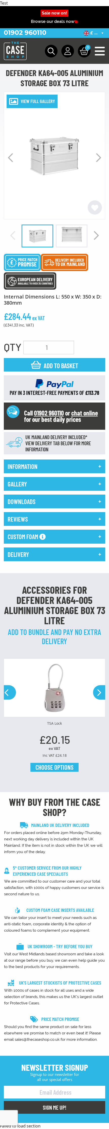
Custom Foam (23, 536)
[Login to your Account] (67, 51)
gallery (17, 484)
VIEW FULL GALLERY (38, 101)
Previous (10, 157)
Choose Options (54, 767)
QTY (12, 347)
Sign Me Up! (54, 1107)
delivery (18, 554)
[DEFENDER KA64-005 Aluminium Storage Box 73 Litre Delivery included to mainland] (64, 262)
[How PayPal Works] (54, 383)
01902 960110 (25, 32)
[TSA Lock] (54, 690)
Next (98, 157)
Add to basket (61, 365)
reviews (18, 519)
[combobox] (94, 33)
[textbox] (94, 33)
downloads (21, 501)
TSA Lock (54, 723)
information (23, 466)
